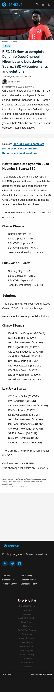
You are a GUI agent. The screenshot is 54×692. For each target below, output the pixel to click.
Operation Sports (27, 646)
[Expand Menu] (43, 5)
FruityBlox (27, 658)
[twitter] (12, 564)
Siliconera (27, 626)
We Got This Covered (27, 630)
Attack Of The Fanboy (27, 618)
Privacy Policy (8, 579)
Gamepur (27, 614)
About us (6, 575)
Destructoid (27, 634)
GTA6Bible (27, 666)
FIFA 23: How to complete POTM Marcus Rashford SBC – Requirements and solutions (23, 149)
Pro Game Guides (27, 606)
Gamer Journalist (27, 638)
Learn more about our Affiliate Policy (15, 487)
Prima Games (27, 622)
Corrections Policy (29, 583)
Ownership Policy (28, 579)
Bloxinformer (27, 662)
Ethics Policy (26, 575)
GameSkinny (27, 642)
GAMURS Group (46, 674)
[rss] (5, 564)
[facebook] (19, 564)
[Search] (37, 5)
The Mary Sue (27, 650)
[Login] (49, 5)
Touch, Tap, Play (27, 654)
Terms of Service (9, 583)
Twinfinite (27, 610)
